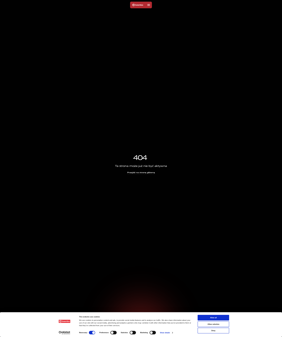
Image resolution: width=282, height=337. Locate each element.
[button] (148, 5)
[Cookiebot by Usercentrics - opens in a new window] (64, 332)
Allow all (213, 318)
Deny (213, 330)
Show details (165, 333)
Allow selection (213, 324)
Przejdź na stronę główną (141, 172)
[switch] (113, 332)
